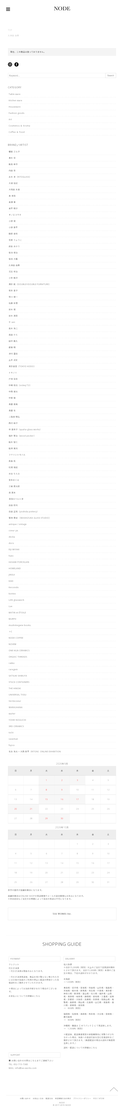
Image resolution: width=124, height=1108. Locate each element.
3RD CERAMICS (16, 726)
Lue (10, 606)
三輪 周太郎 (14, 486)
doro (11, 543)
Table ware (15, 94)
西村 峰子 (13, 423)
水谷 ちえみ (14, 473)
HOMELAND (15, 568)
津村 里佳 (13, 353)
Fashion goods (16, 113)
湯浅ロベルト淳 (16, 499)
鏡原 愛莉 (13, 233)
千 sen (12, 322)
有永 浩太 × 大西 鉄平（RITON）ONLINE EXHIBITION (35, 751)
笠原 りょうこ (15, 240)
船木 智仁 (13, 442)
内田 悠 (12, 170)
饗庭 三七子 (14, 151)
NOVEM (12, 644)
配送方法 (49, 1098)
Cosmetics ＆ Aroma (19, 125)
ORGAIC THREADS (18, 656)
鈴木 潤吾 (13, 315)
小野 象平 (13, 227)
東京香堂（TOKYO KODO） (22, 366)
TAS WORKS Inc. (62, 914)
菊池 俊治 (13, 252)
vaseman (13, 739)
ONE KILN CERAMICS (19, 650)
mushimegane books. (20, 625)
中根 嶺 (12, 398)
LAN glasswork (16, 600)
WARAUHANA (16, 707)
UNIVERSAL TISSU (17, 694)
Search (110, 75)
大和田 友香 (14, 189)
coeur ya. (14, 530)
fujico (12, 745)
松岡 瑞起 (13, 467)
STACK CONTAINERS (19, 682)
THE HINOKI (15, 688)
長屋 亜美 (13, 404)
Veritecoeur (15, 701)
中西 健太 (13, 391)
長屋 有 (12, 410)
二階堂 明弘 (14, 416)
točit (11, 732)
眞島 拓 (12, 461)
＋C (10, 631)
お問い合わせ (25, 1098)
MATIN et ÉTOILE (17, 612)
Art (10, 119)
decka (12, 536)
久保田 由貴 (13, 35)
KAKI (11, 581)
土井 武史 (13, 360)
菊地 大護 (13, 259)
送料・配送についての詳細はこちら (80, 1047)
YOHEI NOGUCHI (17, 720)
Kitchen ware (15, 100)
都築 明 (12, 347)
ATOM (101, 1098)
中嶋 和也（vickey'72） (20, 385)
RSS (95, 1098)
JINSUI (12, 574)
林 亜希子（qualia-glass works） (25, 429)
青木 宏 (12, 158)
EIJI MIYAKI (14, 549)
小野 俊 (12, 221)
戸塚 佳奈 (13, 379)
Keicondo (14, 587)
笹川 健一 (13, 296)
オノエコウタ (15, 214)
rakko (12, 663)
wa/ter (12, 713)
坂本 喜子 (13, 290)
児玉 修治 (13, 271)
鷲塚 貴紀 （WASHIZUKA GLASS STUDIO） (30, 518)
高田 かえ (13, 334)
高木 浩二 (13, 328)
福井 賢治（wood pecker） (22, 435)
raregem (13, 669)
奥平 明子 (13, 208)
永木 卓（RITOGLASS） (20, 177)
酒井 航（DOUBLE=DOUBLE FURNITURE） (30, 284)
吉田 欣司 (13, 505)
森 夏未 (12, 492)
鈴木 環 (12, 309)
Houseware (15, 106)
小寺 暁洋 (13, 278)
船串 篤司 (13, 448)
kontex (12, 593)
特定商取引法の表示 (63, 1098)
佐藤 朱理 (13, 303)
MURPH (12, 619)
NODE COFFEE (16, 637)
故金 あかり (14, 246)
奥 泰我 (12, 195)
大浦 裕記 (13, 183)
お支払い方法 (38, 1098)
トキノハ (13, 372)
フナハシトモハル (17, 454)
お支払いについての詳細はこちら (24, 996)
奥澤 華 (12, 202)
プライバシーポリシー (82, 1098)
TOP (10, 30)
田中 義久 (13, 341)
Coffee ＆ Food (17, 132)
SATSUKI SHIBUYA (18, 675)
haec (11, 555)
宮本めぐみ (14, 480)
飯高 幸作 (13, 164)
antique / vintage (18, 524)
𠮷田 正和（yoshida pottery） (24, 511)
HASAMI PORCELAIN (19, 562)
